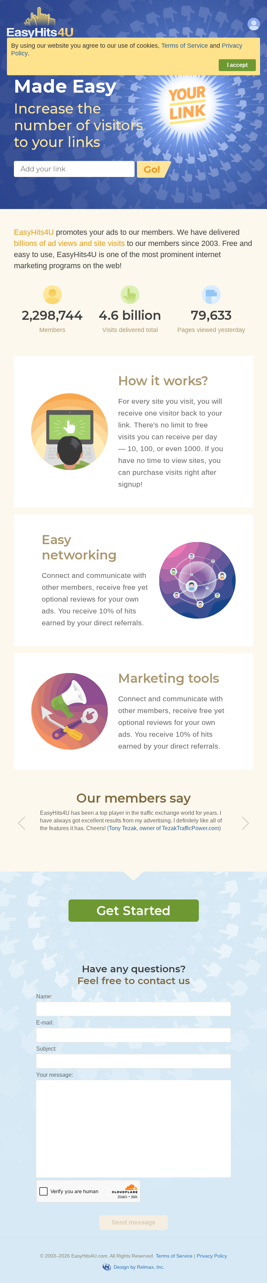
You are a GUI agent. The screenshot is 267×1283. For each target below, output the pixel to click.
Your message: (54, 1075)
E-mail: (45, 1023)
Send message (133, 1222)
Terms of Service (174, 1256)
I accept (237, 65)
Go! (152, 169)
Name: (44, 996)
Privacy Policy (212, 1256)
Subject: (46, 1049)
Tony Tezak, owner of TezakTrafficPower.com (164, 828)
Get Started (133, 910)
